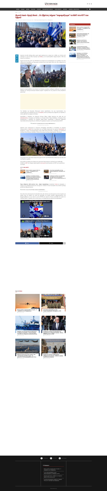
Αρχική (17, 9)
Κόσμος (39, 9)
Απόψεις (65, 9)
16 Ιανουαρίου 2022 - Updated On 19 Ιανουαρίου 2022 (24, 19)
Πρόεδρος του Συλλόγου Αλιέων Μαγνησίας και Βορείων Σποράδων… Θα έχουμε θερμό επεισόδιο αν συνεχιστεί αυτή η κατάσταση (33, 177)
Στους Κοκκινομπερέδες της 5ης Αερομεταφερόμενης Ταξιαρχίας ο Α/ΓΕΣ (57, 171)
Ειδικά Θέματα (58, 9)
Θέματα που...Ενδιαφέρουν (47, 19)
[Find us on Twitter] (89, 4)
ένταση (56, 184)
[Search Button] (87, 9)
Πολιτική (33, 9)
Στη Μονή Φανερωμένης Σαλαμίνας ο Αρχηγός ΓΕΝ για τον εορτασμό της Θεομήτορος (83, 48)
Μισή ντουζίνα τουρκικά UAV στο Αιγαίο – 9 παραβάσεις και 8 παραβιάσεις (33, 171)
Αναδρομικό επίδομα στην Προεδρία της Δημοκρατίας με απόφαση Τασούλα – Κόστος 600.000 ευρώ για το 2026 (58, 177)
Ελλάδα (22, 9)
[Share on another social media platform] (16, 61)
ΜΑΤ (27, 163)
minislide (40, 19)
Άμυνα (27, 9)
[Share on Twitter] (16, 58)
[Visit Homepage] (51, 3)
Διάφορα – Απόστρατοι (74, 9)
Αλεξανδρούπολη (24, 118)
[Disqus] (40, 377)
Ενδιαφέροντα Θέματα (48, 9)
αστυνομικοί (43, 163)
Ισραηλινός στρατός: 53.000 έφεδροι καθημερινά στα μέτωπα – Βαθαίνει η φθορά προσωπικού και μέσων (53, 356)
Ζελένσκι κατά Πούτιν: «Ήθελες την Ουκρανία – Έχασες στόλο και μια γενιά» (83, 41)
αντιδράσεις (41, 112)
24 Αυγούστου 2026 (30, 173)
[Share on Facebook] (16, 56)
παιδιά (30, 129)
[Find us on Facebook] (87, 4)
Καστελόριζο (61, 129)
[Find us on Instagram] (91, 4)
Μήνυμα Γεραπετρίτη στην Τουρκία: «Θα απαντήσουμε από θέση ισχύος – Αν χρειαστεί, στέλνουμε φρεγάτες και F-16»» (26, 356)
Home (16, 12)
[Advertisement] (40, 51)
